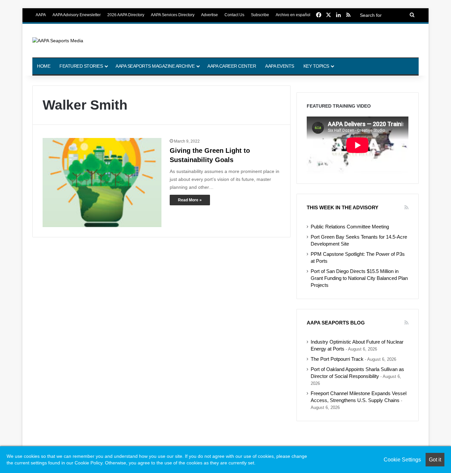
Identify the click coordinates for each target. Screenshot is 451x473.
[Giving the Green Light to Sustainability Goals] (102, 182)
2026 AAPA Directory (125, 15)
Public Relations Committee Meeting (350, 226)
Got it (435, 459)
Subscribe (260, 15)
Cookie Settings (402, 459)
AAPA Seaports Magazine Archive (155, 66)
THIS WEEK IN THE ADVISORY (342, 207)
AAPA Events (279, 66)
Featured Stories (81, 66)
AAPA (41, 15)
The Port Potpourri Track (337, 359)
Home (43, 66)
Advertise (209, 15)
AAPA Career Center (231, 66)
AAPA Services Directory (172, 15)
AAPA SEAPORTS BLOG (336, 322)
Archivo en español (293, 15)
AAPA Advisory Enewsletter (76, 15)
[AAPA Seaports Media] (57, 40)
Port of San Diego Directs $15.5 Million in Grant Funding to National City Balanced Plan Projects (359, 278)
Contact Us (234, 15)
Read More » (190, 200)
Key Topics (316, 66)
